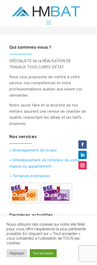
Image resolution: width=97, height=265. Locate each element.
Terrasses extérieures (29, 176)
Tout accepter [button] (43, 253)
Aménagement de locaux (33, 150)
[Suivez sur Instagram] (82, 165)
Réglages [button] (17, 253)
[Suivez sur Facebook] (82, 144)
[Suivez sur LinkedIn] (82, 155)
